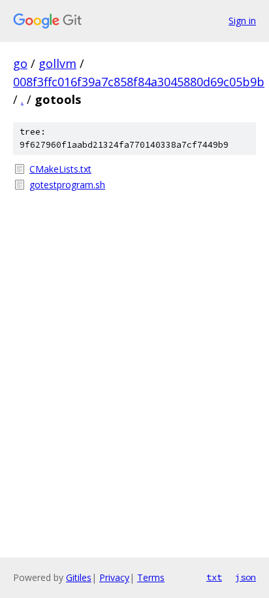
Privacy (114, 577)
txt (214, 577)
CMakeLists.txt (60, 169)
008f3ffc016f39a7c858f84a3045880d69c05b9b (138, 82)
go (20, 63)
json (245, 577)
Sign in (242, 20)
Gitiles (78, 577)
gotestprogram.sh (67, 184)
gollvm (57, 63)
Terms (151, 577)
